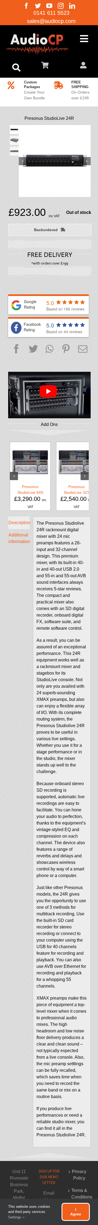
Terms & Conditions (79, 1193)
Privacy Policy (79, 1174)
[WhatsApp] (49, 349)
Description (19, 522)
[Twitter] (33, 349)
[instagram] (61, 6)
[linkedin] (72, 6)
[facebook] (26, 6)
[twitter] (38, 6)
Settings (15, 1217)
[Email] (82, 349)
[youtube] (49, 6)
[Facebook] (16, 349)
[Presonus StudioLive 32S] (76, 462)
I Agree (75, 1211)
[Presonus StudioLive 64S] (30, 462)
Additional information (19, 538)
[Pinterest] (66, 349)
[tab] (19, 522)
